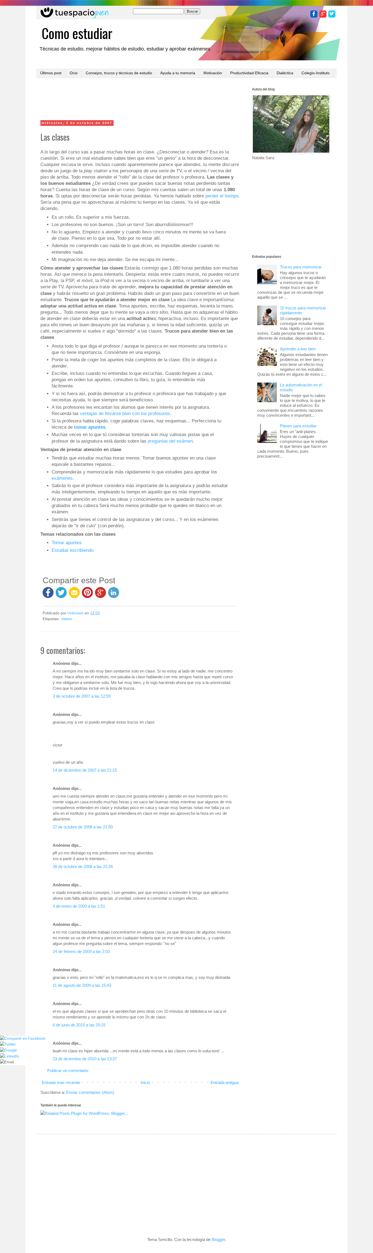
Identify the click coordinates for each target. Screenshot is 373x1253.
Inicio (145, 1082)
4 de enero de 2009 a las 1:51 (79, 906)
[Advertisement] (140, 99)
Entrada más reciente (61, 1082)
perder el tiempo (221, 195)
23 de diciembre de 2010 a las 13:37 (85, 1058)
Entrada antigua (224, 1082)
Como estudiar (77, 33)
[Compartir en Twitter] (61, 595)
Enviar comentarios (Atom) (90, 1092)
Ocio (74, 73)
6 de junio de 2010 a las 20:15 (79, 1025)
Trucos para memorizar (301, 267)
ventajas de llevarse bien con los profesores (125, 413)
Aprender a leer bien (298, 348)
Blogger (218, 1239)
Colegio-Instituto (315, 73)
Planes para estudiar (298, 425)
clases (66, 619)
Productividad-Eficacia (249, 73)
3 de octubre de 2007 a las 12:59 (82, 696)
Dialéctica (285, 73)
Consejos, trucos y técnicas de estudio (119, 73)
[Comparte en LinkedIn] (113, 595)
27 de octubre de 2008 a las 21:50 (83, 827)
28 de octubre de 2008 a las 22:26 (83, 866)
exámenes (62, 478)
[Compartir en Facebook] (48, 595)
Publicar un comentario (67, 1070)
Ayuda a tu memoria (177, 73)
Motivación (212, 73)
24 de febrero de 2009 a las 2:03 (81, 951)
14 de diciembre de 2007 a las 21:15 (85, 770)
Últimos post (50, 73)
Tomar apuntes (67, 542)
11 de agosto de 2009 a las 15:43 (82, 985)
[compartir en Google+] (101, 595)
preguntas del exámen (170, 441)
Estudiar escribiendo (72, 550)
